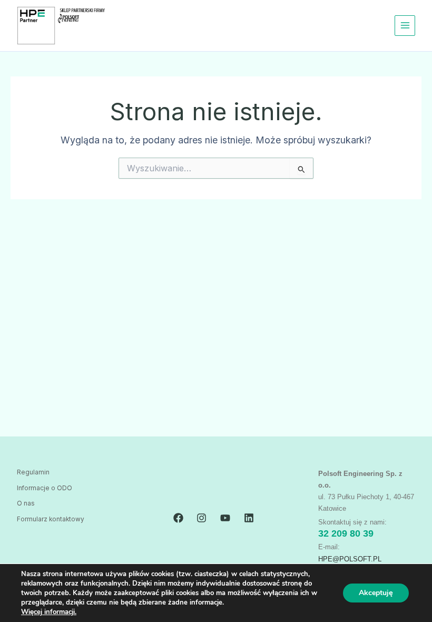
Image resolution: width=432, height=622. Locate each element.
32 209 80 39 (346, 533)
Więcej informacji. (48, 612)
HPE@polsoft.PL (349, 559)
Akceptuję (376, 593)
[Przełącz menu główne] (405, 25)
